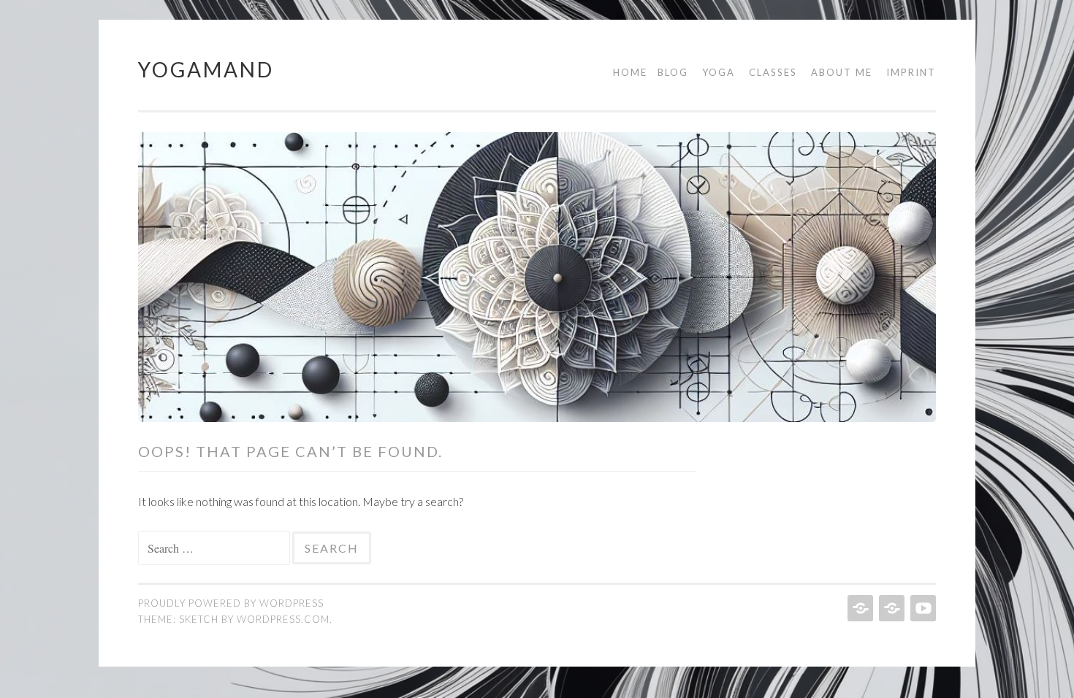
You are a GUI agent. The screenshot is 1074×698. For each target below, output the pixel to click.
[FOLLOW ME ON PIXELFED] (859, 608)
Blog (673, 72)
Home (630, 72)
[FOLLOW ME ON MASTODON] (890, 608)
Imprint (911, 72)
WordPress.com (283, 619)
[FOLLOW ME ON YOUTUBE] (921, 608)
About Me (841, 72)
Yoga (718, 72)
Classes (773, 72)
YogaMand (206, 69)
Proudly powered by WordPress (231, 603)
